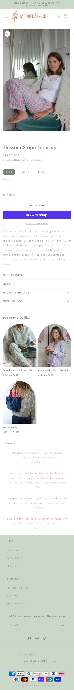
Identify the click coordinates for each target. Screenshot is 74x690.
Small (9, 172)
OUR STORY (13, 550)
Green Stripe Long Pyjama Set (17, 370)
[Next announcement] (67, 4)
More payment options (37, 223)
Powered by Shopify (48, 685)
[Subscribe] (63, 625)
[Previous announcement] (6, 4)
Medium (25, 172)
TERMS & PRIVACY (17, 603)
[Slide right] (44, 137)
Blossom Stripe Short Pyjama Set (54, 370)
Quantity (7, 179)
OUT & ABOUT (14, 558)
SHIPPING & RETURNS (19, 588)
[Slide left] (29, 137)
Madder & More (32, 685)
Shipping (18, 160)
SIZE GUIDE (13, 566)
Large (41, 172)
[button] (7, 16)
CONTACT (12, 596)
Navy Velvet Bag (10, 427)
